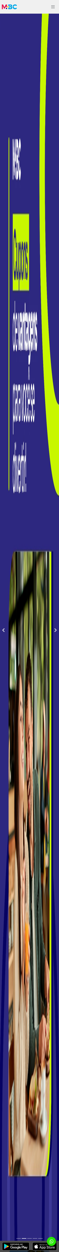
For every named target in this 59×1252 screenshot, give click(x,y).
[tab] (18, 1238)
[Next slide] (56, 630)
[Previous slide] (3, 630)
